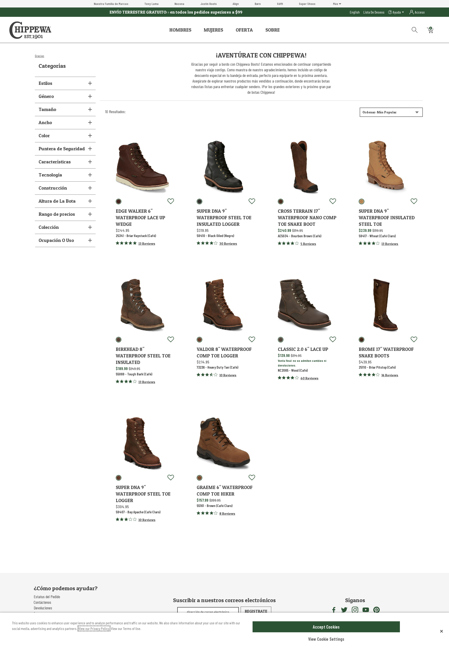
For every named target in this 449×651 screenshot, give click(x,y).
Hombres (180, 30)
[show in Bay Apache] (118, 478)
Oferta (244, 30)
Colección (49, 227)
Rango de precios (57, 214)
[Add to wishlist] (171, 201)
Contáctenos (42, 602)
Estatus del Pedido (47, 596)
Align (236, 4)
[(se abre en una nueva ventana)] (333, 609)
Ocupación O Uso (56, 240)
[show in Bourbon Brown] (280, 201)
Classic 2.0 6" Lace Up (303, 349)
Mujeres (213, 30)
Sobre (272, 30)
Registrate (256, 611)
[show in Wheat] (361, 201)
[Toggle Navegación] (195, 30)
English (355, 12)
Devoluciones (43, 607)
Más (336, 4)
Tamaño (47, 109)
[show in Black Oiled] (199, 201)
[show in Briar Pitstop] (361, 339)
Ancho (45, 122)
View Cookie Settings (326, 639)
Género (46, 96)
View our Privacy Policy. (94, 628)
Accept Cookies (326, 626)
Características (55, 162)
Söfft (280, 4)
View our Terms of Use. (126, 628)
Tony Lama (151, 4)
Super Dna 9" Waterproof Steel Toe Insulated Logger (224, 217)
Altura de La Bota (57, 201)
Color (44, 135)
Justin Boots (208, 4)
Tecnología (50, 175)
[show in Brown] (199, 478)
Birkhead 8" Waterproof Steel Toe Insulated (143, 355)
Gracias (39, 56)
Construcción (53, 188)
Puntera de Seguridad (62, 148)
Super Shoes (307, 4)
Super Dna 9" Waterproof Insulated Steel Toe (387, 217)
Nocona (179, 4)
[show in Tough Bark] (118, 339)
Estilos (45, 83)
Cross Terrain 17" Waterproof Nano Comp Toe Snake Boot (307, 217)
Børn (258, 4)
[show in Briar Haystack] (118, 201)
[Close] (441, 631)
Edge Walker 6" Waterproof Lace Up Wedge (140, 217)
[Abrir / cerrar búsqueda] (412, 28)
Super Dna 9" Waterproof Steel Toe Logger (143, 494)
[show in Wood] (280, 339)
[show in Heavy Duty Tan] (199, 339)
